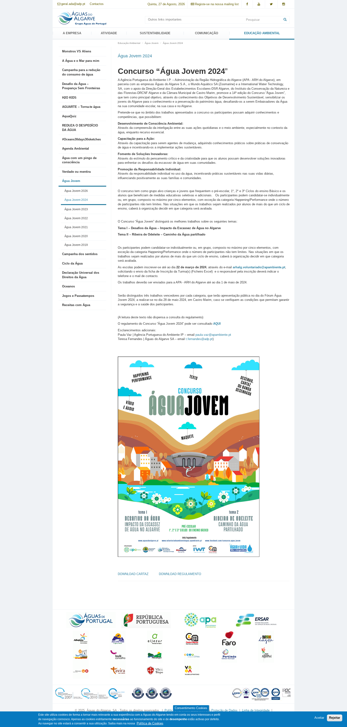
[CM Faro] (229, 638)
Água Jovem (71, 181)
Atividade (109, 33)
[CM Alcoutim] (118, 638)
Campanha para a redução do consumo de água (81, 72)
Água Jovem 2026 (76, 190)
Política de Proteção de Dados (217, 710)
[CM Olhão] (192, 654)
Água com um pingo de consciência (79, 160)
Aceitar (319, 717)
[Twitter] (271, 4)
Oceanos (68, 286)
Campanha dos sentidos (79, 254)
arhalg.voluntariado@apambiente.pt (259, 267)
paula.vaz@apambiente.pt (213, 334)
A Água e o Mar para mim (80, 61)
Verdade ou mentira (76, 171)
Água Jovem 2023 (76, 209)
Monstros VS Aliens (76, 51)
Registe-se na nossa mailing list (217, 4)
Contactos (97, 4)
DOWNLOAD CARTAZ (133, 574)
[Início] (81, 17)
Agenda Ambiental (75, 148)
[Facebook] (247, 4)
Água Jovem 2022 (76, 218)
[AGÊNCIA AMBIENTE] (201, 620)
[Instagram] (284, 4)
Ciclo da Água (72, 263)
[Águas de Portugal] (91, 620)
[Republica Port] (146, 620)
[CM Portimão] (229, 654)
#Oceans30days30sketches (81, 139)
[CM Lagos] (81, 654)
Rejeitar (334, 717)
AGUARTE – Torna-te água (81, 107)
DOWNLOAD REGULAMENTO (180, 574)
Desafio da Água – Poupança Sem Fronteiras (81, 86)
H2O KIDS (69, 97)
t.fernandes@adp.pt (199, 339)
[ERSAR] (256, 620)
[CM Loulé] (118, 654)
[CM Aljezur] (155, 638)
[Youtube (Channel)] (259, 4)
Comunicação (206, 33)
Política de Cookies (150, 723)
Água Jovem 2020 (76, 236)
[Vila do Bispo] (155, 670)
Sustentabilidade (155, 33)
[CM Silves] (81, 670)
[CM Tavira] (118, 670)
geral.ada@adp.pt (73, 3)
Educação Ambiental (262, 33)
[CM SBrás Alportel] (266, 654)
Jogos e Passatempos (78, 296)
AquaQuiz (69, 116)
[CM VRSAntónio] (192, 670)
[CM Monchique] (155, 654)
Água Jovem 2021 (76, 227)
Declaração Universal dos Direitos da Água (80, 275)
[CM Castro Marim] (192, 638)
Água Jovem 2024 (76, 199)
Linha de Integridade (256, 710)
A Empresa (72, 33)
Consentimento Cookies (191, 708)
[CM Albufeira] (81, 638)
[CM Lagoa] (266, 638)
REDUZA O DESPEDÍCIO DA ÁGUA (80, 128)
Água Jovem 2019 (76, 244)
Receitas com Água (76, 305)
